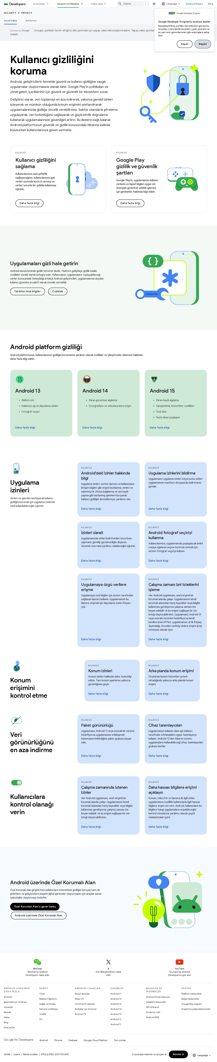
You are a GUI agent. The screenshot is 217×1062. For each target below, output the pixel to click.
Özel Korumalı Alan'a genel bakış (35, 906)
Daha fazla (97, 3)
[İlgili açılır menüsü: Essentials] (49, 4)
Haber (7, 1017)
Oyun (42, 993)
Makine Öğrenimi (48, 998)
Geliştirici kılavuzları (156, 1002)
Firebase (73, 1040)
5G (41, 1019)
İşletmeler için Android (15, 1002)
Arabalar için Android (85, 1009)
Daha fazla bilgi (29, 203)
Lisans (17, 1054)
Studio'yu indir (153, 1012)
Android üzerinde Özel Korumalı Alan (52, 882)
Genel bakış (10, 20)
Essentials (39, 3)
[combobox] (133, 4)
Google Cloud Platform (95, 1040)
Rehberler (31, 20)
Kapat (185, 44)
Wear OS (79, 998)
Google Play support (191, 1003)
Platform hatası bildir (191, 993)
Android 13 (115, 1014)
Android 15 (115, 1003)
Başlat (203, 44)
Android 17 (115, 993)
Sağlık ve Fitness (47, 1003)
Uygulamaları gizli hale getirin (44, 263)
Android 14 (116, 1009)
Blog (6, 1022)
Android (8, 996)
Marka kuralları (30, 1054)
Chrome (58, 1040)
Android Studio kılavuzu (158, 996)
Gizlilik (42, 1014)
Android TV (80, 1014)
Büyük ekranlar (82, 993)
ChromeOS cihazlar (85, 1003)
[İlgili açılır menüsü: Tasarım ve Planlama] (83, 4)
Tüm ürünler (120, 1040)
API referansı (152, 1007)
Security (10, 12)
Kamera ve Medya (48, 1009)
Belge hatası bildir (190, 998)
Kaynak (7, 1012)
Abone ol (178, 1054)
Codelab (57, 291)
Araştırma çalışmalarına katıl (195, 1009)
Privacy (26, 12)
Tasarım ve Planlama (68, 3)
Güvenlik (8, 1007)
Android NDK (152, 1017)
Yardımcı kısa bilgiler (27, 291)
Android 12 (115, 1019)
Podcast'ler (9, 1027)
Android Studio (194, 3)
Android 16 (116, 998)
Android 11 (115, 1024)
